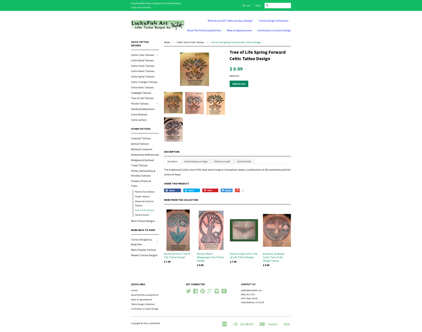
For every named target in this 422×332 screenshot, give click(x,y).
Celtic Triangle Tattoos (144, 82)
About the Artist (244, 161)
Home (167, 42)
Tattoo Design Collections (273, 20)
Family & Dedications (142, 109)
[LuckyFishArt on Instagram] (216, 292)
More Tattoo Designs (143, 221)
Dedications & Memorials (145, 154)
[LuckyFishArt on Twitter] (188, 292)
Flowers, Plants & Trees (141, 183)
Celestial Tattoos (141, 138)
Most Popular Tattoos (143, 249)
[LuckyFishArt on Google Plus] (209, 292)
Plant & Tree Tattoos (145, 191)
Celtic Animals (139, 114)
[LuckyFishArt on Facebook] (195, 292)
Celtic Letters (139, 119)
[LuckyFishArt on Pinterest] (202, 292)
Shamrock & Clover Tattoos (144, 203)
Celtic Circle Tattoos (142, 65)
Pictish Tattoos (140, 103)
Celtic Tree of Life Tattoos (190, 42)
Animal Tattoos (140, 143)
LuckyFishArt (154, 323)
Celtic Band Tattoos (142, 60)
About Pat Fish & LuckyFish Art (204, 30)
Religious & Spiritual (142, 160)
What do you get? (222, 161)
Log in (258, 5)
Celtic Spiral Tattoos (142, 76)
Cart (248, 5)
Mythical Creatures (141, 149)
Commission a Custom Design (274, 30)
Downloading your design (196, 161)
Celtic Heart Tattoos (142, 71)
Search (134, 290)
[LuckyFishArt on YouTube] (224, 292)
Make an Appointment (239, 30)
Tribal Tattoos (139, 165)
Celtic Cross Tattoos (142, 55)
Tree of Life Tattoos (142, 98)
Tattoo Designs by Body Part (141, 242)
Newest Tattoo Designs (144, 255)
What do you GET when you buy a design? (230, 20)
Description (171, 151)
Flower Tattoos (142, 196)
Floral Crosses (142, 214)
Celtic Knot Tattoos (142, 87)
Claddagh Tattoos (141, 92)
